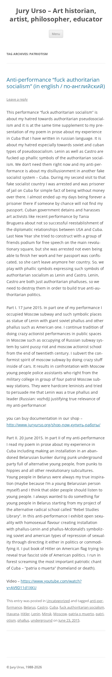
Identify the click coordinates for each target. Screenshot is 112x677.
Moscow (60, 613)
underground (41, 620)
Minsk (47, 613)
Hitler (25, 613)
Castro (42, 607)
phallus (23, 620)
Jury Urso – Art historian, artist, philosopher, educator (56, 15)
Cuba (53, 607)
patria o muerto (81, 613)
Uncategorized (58, 600)
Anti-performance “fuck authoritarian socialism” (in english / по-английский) (56, 83)
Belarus (30, 607)
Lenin (35, 613)
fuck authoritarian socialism (82, 607)
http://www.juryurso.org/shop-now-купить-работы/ (53, 424)
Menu (56, 34)
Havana (13, 613)
